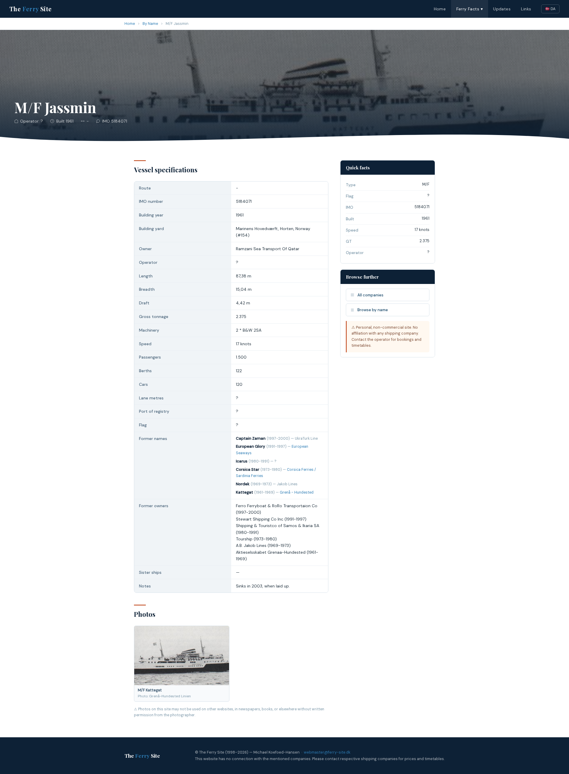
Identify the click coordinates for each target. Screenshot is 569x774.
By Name (150, 23)
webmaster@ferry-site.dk (327, 752)
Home (440, 9)
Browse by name (372, 309)
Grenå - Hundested (297, 492)
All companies (370, 295)
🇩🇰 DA (550, 8)
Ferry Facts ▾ (469, 9)
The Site (30, 9)
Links (526, 9)
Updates (502, 9)
